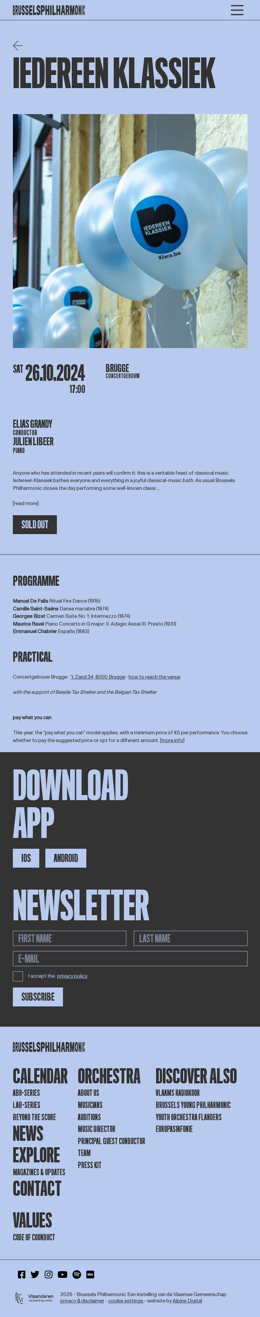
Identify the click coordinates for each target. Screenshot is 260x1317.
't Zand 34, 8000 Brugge (98, 677)
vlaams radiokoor (178, 1093)
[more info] (172, 740)
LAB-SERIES (26, 1105)
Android (66, 858)
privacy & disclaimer (82, 1301)
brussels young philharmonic (193, 1105)
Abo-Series (26, 1093)
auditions (89, 1117)
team (84, 1153)
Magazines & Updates (39, 1172)
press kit (90, 1165)
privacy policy (72, 976)
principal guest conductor (111, 1141)
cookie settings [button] (126, 1301)
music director (96, 1129)
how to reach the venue (154, 677)
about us (88, 1093)
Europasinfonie (174, 1129)
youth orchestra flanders (189, 1117)
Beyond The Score (34, 1117)
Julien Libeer (33, 442)
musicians (90, 1105)
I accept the (58, 976)
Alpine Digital (187, 1301)
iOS (26, 858)
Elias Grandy (32, 424)
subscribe (38, 997)
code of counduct (34, 1237)
